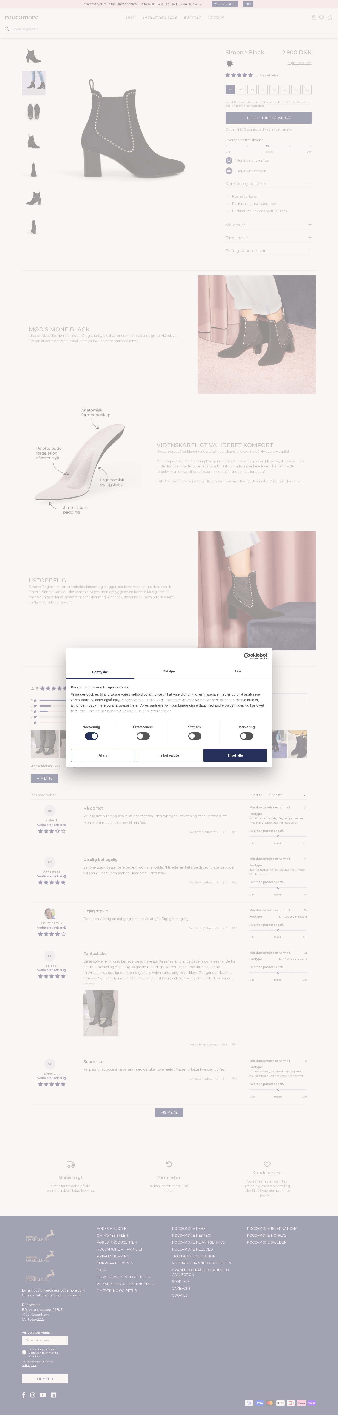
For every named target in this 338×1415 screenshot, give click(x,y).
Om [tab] (238, 671)
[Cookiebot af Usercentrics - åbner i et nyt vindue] (247, 656)
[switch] (143, 736)
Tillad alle (235, 755)
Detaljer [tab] (169, 671)
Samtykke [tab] (100, 672)
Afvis (103, 755)
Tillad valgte (169, 755)
